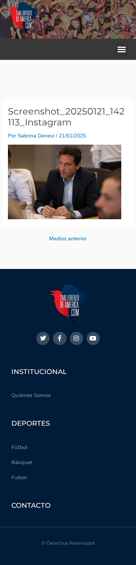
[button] (121, 49)
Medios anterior (68, 238)
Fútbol (19, 447)
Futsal (19, 477)
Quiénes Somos (31, 395)
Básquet (21, 462)
